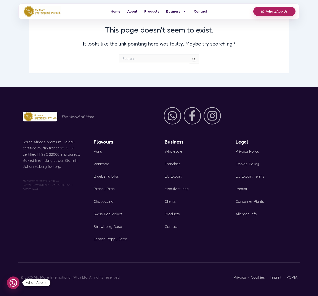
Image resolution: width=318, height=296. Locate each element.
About (132, 11)
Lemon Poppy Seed (110, 239)
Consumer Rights (250, 201)
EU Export (173, 176)
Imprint (241, 188)
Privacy (240, 277)
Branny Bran (104, 188)
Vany (98, 151)
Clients (170, 201)
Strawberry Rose (108, 226)
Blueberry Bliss (106, 176)
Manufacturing (177, 188)
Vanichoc (101, 164)
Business (173, 11)
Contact (200, 11)
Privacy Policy (247, 151)
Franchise (173, 164)
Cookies (258, 277)
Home (115, 11)
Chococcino (104, 201)
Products (151, 11)
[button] (13, 282)
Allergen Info (246, 214)
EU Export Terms (250, 176)
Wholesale (173, 151)
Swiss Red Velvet (108, 214)
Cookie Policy (247, 164)
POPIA (291, 277)
